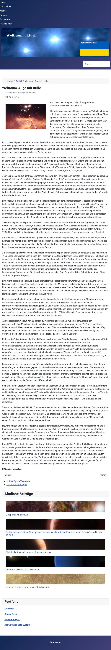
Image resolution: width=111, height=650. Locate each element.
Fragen (3, 15)
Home (3, 2)
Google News (10, 614)
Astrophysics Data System (17, 625)
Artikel (3, 10)
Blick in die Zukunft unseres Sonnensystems (28, 552)
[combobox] (96, 64)
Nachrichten (6, 6)
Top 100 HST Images (16, 484)
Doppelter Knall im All (17, 514)
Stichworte (5, 19)
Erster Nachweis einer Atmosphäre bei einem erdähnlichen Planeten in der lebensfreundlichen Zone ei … (54, 533)
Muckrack (9, 608)
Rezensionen (6, 23)
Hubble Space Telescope (18, 481)
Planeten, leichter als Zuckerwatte (23, 569)
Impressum (55, 642)
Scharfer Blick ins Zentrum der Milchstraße (27, 587)
